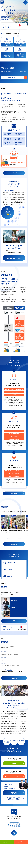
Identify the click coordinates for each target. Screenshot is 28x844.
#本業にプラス (4, 533)
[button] (8, 538)
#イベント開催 (10, 533)
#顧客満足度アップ (18, 533)
